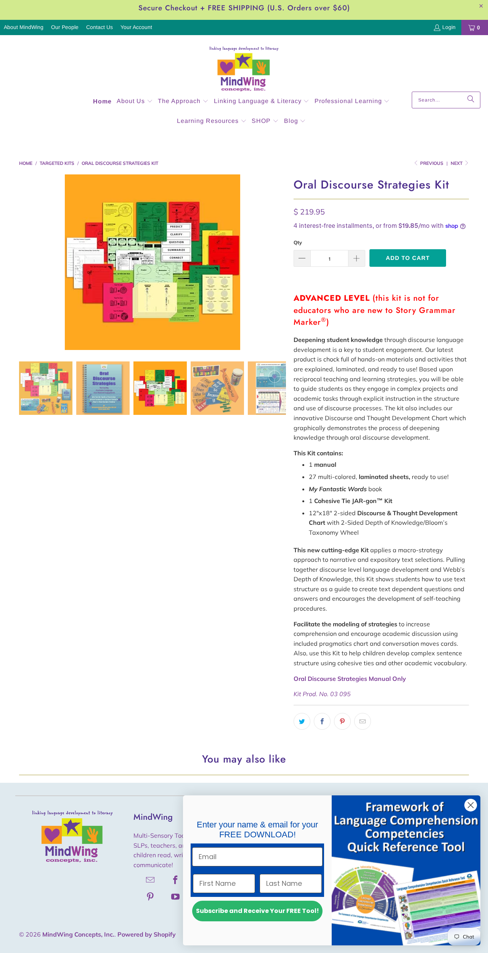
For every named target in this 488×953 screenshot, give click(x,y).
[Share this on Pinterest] (342, 721)
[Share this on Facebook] (322, 721)
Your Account (136, 27)
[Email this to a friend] (362, 721)
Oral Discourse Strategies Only (350, 678)
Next (457, 163)
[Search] (470, 100)
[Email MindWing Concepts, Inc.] (150, 880)
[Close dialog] (470, 805)
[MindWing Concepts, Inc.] (244, 65)
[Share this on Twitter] (302, 721)
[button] (135, 102)
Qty (298, 242)
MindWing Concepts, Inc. (78, 934)
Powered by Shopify (146, 934)
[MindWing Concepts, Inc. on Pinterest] (150, 896)
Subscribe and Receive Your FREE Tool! (257, 910)
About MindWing (23, 27)
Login (449, 27)
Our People (65, 27)
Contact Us (99, 27)
